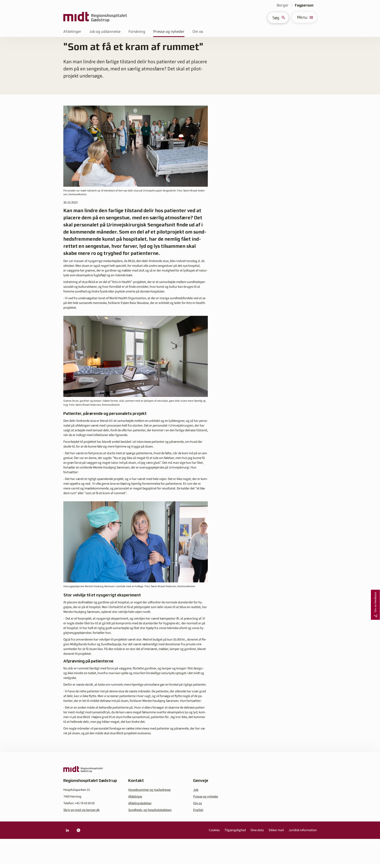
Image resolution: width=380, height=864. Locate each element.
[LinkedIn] (67, 830)
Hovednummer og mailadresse (149, 789)
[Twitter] (78, 830)
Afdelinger (72, 31)
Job (195, 789)
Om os (197, 31)
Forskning (136, 31)
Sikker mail (276, 830)
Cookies (214, 830)
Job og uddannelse (105, 31)
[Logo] (95, 17)
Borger (283, 5)
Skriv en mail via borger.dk (81, 810)
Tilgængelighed (235, 830)
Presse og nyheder (168, 31)
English (198, 810)
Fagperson (304, 5)
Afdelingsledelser (140, 803)
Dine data (257, 830)
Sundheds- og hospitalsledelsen (150, 810)
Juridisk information (303, 830)
